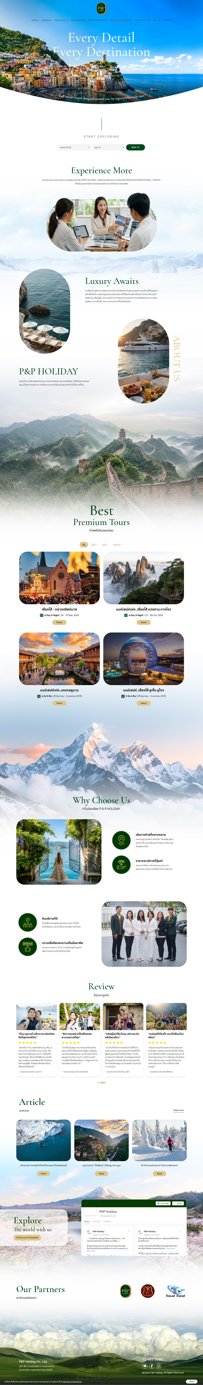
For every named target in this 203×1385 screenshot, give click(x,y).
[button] (100, 1082)
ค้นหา (134, 147)
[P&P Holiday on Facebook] (90, 1209)
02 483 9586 (152, 1359)
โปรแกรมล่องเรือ (78, 20)
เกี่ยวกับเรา (46, 20)
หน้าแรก (35, 20)
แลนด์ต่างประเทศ (142, 20)
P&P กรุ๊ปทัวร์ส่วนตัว (98, 20)
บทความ (157, 20)
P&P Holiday (108, 1211)
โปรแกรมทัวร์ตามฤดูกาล (121, 20)
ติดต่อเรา (168, 20)
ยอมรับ (191, 1381)
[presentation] (10, 1031)
